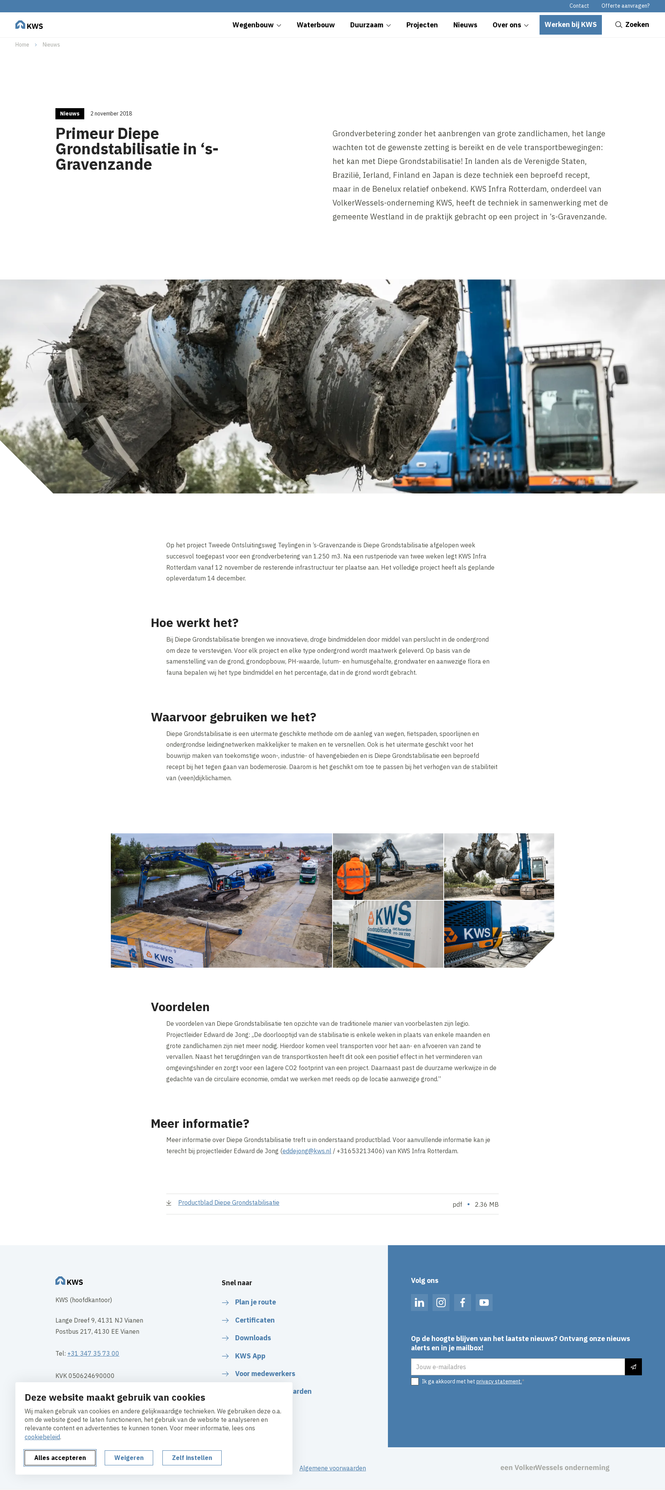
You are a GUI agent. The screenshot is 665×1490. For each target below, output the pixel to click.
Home (22, 44)
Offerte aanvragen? (626, 5)
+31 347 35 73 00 (93, 1353)
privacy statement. (499, 1381)
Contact (579, 5)
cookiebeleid (42, 1437)
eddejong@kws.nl (306, 1151)
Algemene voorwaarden (332, 1468)
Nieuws (51, 44)
